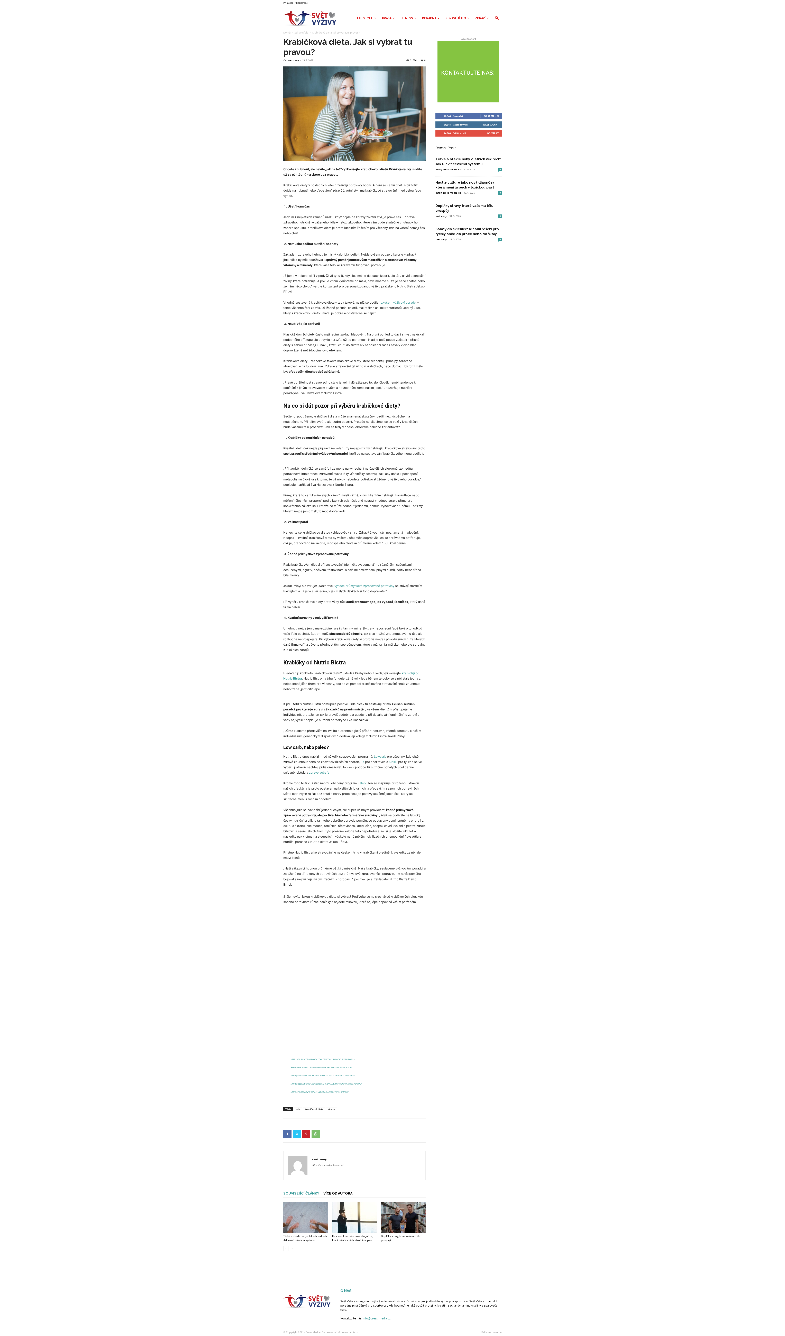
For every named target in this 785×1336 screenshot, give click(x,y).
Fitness (407, 18)
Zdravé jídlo (455, 18)
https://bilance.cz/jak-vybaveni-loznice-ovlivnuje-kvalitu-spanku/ (322, 1059)
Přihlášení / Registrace (295, 2)
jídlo (298, 1109)
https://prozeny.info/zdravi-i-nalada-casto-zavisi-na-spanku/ (319, 1092)
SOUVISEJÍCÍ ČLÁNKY (301, 1193)
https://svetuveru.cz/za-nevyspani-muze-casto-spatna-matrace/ (321, 1068)
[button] (497, 18)
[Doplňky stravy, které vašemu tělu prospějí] (403, 1217)
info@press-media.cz (448, 169)
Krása (386, 18)
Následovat (491, 124)
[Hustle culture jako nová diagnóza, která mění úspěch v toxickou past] (354, 1217)
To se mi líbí (491, 116)
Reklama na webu (491, 1332)
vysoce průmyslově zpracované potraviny (364, 586)
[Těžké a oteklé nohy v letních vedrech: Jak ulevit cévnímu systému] (305, 1217)
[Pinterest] (306, 1134)
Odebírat (493, 133)
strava (331, 1109)
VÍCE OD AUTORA (337, 1193)
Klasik (393, 762)
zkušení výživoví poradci (398, 302)
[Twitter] (297, 1134)
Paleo (362, 783)
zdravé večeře (319, 772)
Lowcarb (380, 756)
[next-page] (292, 1248)
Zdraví (480, 18)
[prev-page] (285, 1248)
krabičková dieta (314, 1109)
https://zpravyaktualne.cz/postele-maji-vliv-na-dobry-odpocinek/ (322, 1076)
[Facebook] (287, 1134)
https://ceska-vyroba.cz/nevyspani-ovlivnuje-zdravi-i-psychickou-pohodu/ (326, 1084)
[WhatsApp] (316, 1134)
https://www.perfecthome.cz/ (327, 1165)
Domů (286, 32)
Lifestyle (365, 18)
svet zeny (293, 60)
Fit (362, 762)
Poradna (429, 18)
